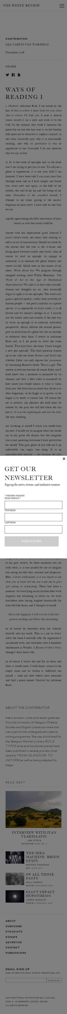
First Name (10, 510)
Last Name (10, 522)
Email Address (13, 498)
